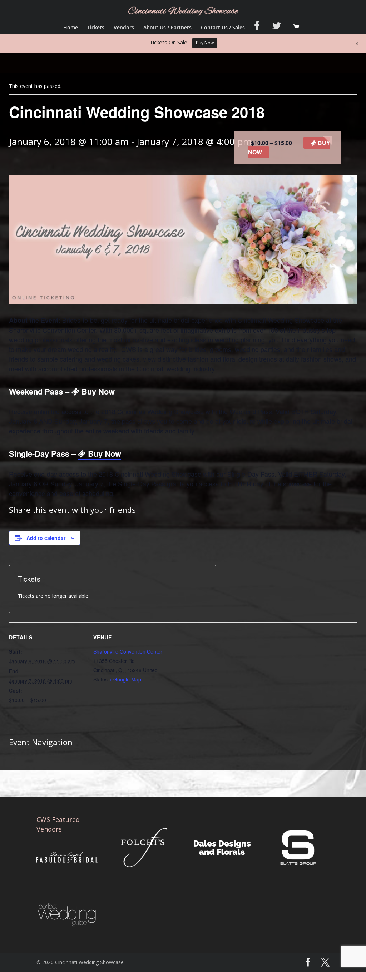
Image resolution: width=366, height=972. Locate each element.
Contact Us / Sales (223, 28)
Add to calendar (45, 537)
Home (70, 28)
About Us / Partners (167, 28)
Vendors (124, 28)
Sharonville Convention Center (127, 651)
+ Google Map (125, 679)
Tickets (95, 28)
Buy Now (97, 391)
